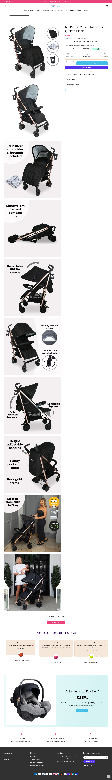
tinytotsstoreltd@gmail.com (65, 761)
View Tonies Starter (56, 662)
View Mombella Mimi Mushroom (21, 660)
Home (5, 15)
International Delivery (37, 765)
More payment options (86, 71)
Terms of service (77, 777)
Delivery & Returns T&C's (37, 762)
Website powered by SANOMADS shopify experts (45, 777)
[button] (5, 6)
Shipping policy (86, 777)
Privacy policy (69, 777)
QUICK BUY (81, 710)
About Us (6, 757)
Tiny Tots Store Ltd (30, 777)
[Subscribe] (106, 757)
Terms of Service (35, 759)
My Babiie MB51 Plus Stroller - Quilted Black (19, 15)
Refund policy (34, 757)
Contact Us (7, 759)
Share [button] (66, 90)
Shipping (75, 38)
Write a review (56, 622)
